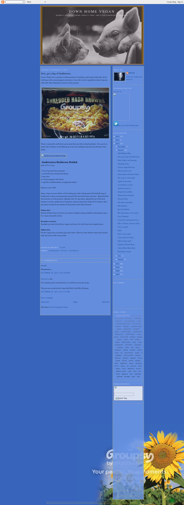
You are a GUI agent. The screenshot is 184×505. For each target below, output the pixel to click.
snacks (137, 353)
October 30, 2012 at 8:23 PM (55, 291)
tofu (132, 347)
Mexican (118, 358)
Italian (117, 342)
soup (139, 321)
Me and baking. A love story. (128, 213)
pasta (119, 329)
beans (126, 339)
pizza (116, 337)
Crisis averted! (123, 227)
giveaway (133, 366)
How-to (117, 366)
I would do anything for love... (129, 220)
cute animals (129, 321)
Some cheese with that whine (128, 174)
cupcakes (137, 345)
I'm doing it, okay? (124, 251)
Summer (138, 368)
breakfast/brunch (123, 324)
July (119, 256)
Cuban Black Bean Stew (126, 248)
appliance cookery (121, 371)
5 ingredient (53, 250)
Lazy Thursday (123, 216)
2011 (117, 263)
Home (75, 302)
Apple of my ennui (124, 181)
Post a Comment (47, 297)
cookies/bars (130, 334)
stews (139, 334)
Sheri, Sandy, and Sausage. (127, 160)
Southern (126, 358)
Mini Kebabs (122, 206)
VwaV (131, 374)
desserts (128, 318)
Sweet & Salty (123, 199)
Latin (139, 371)
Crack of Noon (128, 355)
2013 (117, 140)
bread (117, 353)
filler (131, 339)
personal (119, 318)
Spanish (133, 358)
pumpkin (136, 329)
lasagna (137, 360)
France (124, 368)
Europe (139, 337)
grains (140, 366)
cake (134, 342)
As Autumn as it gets (125, 185)
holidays (137, 318)
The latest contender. (125, 202)
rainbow (120, 347)
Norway (118, 374)
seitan (127, 347)
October (121, 150)
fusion (135, 371)
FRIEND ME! (117, 92)
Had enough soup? (124, 241)
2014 (117, 136)
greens (133, 376)
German (137, 355)
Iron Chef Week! (124, 209)
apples (119, 339)
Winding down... (124, 163)
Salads (126, 326)
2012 (117, 143)
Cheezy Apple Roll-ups (126, 167)
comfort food (136, 326)
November (121, 146)
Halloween (138, 363)
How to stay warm (124, 234)
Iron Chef (136, 324)
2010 (117, 267)
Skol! (120, 230)
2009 (117, 271)
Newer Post (45, 302)
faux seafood (127, 376)
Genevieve (45, 279)
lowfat (137, 339)
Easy (137, 347)
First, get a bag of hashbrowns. (56, 73)
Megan (132, 73)
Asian (117, 332)
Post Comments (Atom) (59, 307)
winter (139, 350)
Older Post (106, 302)
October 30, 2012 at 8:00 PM (55, 273)
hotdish (63, 250)
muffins (118, 368)
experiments (119, 376)
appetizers (127, 329)
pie (121, 353)
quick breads (128, 353)
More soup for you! (124, 171)
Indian (125, 350)
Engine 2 (118, 350)
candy (129, 371)
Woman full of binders (126, 195)
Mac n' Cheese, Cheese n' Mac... (129, 223)
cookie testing (137, 374)
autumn (118, 321)
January (121, 259)
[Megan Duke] (121, 119)
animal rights (126, 332)
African (131, 363)
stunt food (124, 337)
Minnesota (119, 334)
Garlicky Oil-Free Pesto (126, 244)
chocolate (128, 345)
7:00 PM (62, 247)
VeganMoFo (73, 250)
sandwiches (137, 332)
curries (131, 360)
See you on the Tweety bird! (128, 125)
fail (128, 366)
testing (132, 337)
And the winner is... (125, 188)
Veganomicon (125, 374)
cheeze (124, 360)
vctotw (138, 376)
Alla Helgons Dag (124, 153)
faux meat (136, 316)
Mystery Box (126, 342)
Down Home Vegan (92, 11)
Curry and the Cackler (126, 237)
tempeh (132, 350)
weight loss (123, 363)
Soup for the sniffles (125, 192)
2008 (117, 274)
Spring (123, 366)
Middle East (131, 368)
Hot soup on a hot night (126, 178)
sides (116, 363)
